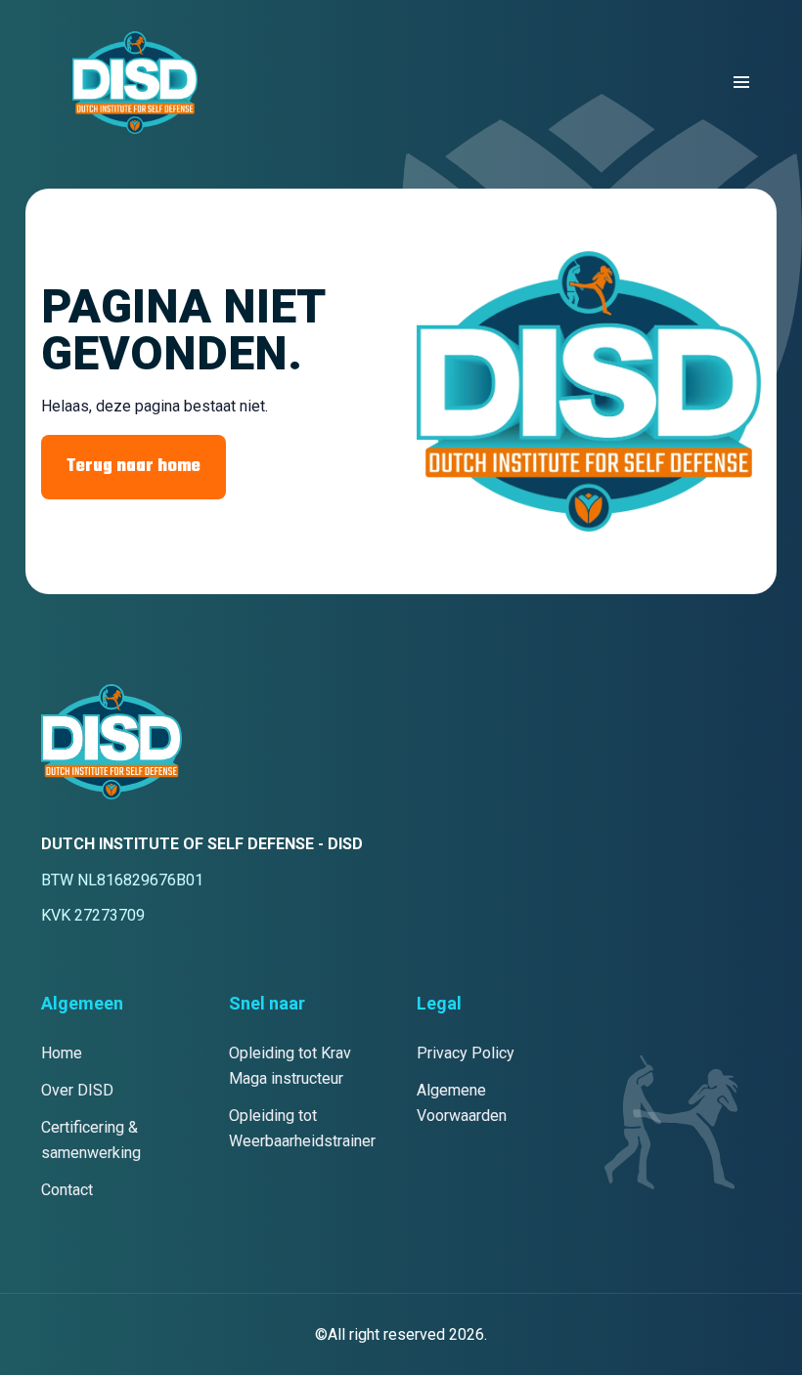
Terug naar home (133, 466)
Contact (67, 1190)
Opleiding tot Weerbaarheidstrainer (302, 1128)
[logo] (135, 82)
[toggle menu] (741, 82)
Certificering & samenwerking (91, 1140)
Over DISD (77, 1090)
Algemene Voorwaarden (462, 1103)
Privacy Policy (465, 1053)
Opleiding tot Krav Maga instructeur (290, 1066)
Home (61, 1053)
